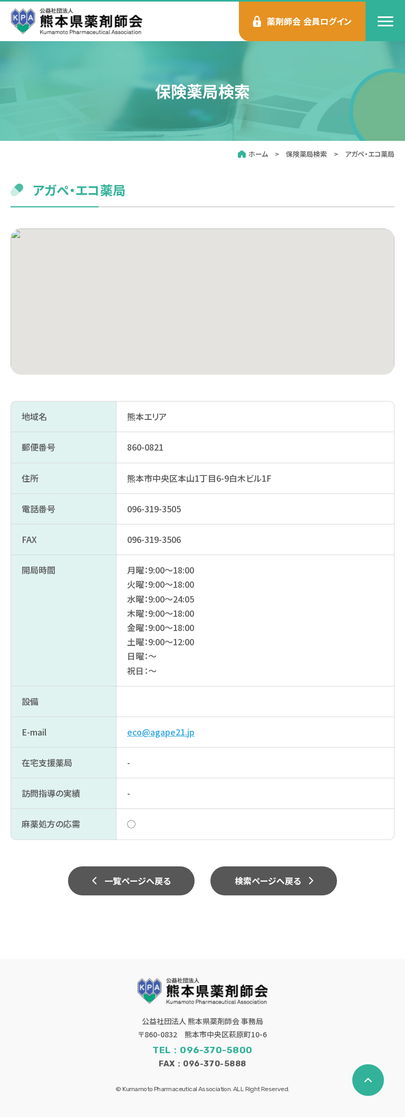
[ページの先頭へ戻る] (368, 1080)
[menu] (385, 21)
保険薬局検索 (306, 154)
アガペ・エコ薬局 (369, 154)
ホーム (258, 154)
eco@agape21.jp (161, 731)
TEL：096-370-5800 (202, 1050)
